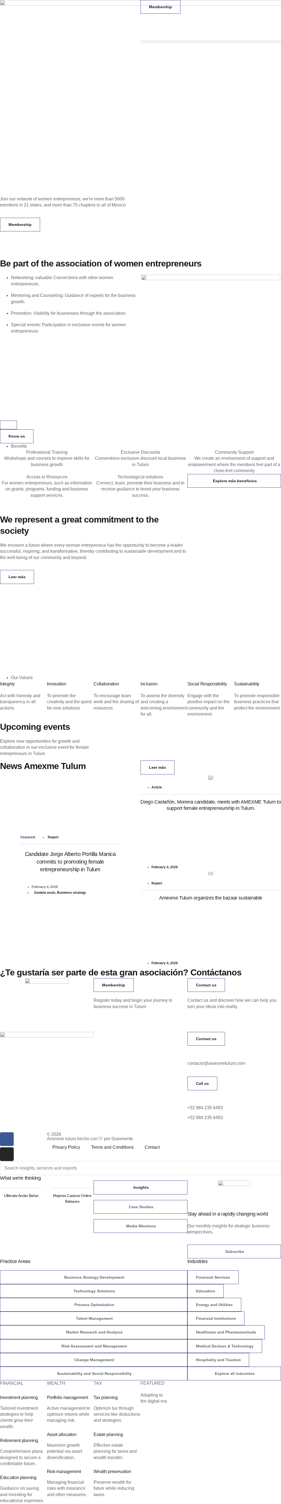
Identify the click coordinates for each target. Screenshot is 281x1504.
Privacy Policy (66, 1147)
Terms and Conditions (112, 1147)
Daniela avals (44, 893)
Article (156, 787)
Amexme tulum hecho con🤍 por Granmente (90, 1138)
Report (53, 837)
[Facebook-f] (7, 1139)
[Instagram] (7, 1154)
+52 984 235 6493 (205, 1107)
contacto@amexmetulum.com (216, 1063)
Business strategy (71, 893)
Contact (152, 1147)
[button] (210, 41)
